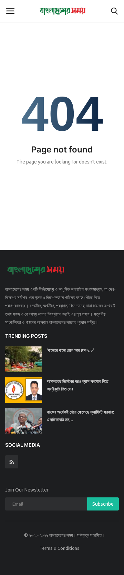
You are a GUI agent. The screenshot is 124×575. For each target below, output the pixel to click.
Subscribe (103, 504)
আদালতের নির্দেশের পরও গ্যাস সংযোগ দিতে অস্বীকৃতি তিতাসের (77, 384)
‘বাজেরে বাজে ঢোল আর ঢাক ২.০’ (70, 350)
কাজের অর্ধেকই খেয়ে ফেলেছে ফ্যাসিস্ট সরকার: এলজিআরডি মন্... (80, 415)
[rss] (11, 461)
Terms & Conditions (59, 548)
